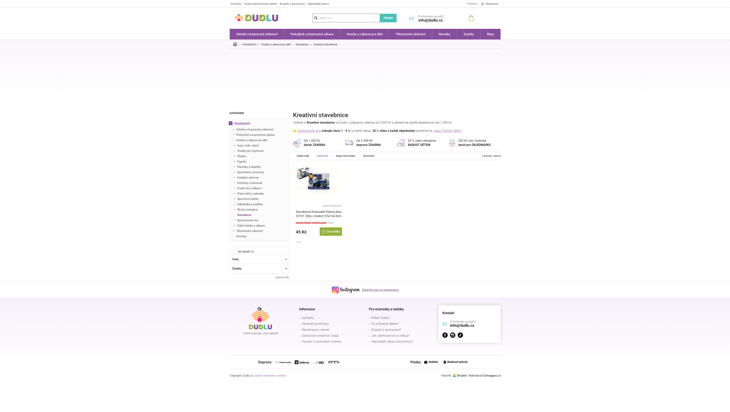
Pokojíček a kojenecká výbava (255, 135)
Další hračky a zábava (251, 225)
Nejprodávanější (345, 155)
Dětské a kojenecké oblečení (254, 129)
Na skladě (245, 251)
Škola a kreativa (247, 209)
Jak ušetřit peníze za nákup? (390, 335)
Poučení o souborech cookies (321, 341)
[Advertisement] (365, 80)
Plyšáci (241, 156)
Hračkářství (242, 123)
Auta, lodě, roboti (248, 145)
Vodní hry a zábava (249, 188)
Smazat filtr (282, 277)
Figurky (241, 161)
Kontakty (236, 3)
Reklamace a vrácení (316, 330)
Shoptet (462, 375)
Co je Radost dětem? (385, 324)
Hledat (388, 18)
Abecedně (368, 155)
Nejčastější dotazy (318, 3)
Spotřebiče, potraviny (250, 172)
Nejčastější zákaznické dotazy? (392, 341)
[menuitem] (257, 34)
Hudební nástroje (248, 177)
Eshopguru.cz (492, 375)
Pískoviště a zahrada (250, 193)
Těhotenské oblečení (249, 231)
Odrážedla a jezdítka (250, 204)
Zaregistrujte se (308, 131)
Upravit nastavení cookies (270, 375)
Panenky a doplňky (249, 167)
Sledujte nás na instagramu (380, 290)
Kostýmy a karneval (249, 183)
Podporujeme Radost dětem (260, 3)
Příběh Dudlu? (380, 318)
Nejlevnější (303, 155)
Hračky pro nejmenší (250, 151)
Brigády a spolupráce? (386, 330)
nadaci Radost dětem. (447, 131)
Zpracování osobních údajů (320, 335)
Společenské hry (247, 220)
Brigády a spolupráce (292, 3)
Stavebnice (244, 215)
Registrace (492, 3)
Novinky (241, 236)
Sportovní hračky (248, 199)
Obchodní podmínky (315, 324)
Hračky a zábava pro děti (252, 140)
